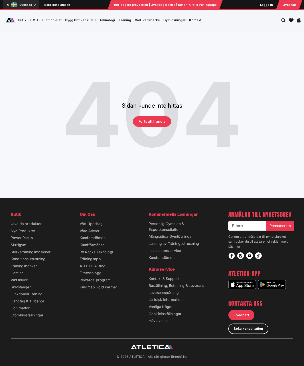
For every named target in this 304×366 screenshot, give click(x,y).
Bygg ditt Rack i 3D (80, 20)
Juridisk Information (165, 299)
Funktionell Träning (27, 294)
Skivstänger (21, 287)
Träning (125, 20)
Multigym (18, 245)
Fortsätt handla (152, 121)
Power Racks (22, 237)
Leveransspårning (164, 292)
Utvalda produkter (26, 223)
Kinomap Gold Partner (98, 287)
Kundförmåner (92, 245)
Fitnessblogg (90, 273)
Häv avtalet (158, 320)
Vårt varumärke (147, 20)
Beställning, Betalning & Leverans (176, 285)
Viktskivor (19, 280)
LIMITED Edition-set (46, 20)
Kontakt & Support (164, 278)
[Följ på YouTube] (249, 255)
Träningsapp (90, 259)
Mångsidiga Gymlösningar (171, 236)
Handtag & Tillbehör (27, 301)
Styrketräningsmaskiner (31, 252)
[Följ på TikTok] (258, 255)
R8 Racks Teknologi (96, 252)
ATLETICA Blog (92, 266)
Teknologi (107, 20)
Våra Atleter (89, 231)
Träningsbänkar (24, 266)
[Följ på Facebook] (231, 255)
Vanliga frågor (161, 306)
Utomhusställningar (27, 315)
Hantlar (17, 273)
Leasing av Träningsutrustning (174, 243)
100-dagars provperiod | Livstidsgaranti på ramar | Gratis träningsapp (165, 4)
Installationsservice (165, 250)
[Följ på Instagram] (240, 255)
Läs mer (234, 246)
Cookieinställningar (165, 314)
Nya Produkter (23, 231)
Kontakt (195, 20)
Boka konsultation (57, 4)
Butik (22, 20)
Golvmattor (20, 308)
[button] (291, 20)
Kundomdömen (92, 237)
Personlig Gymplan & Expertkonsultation (166, 226)
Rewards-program (95, 280)
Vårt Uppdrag (91, 223)
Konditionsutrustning (28, 259)
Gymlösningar (174, 20)
